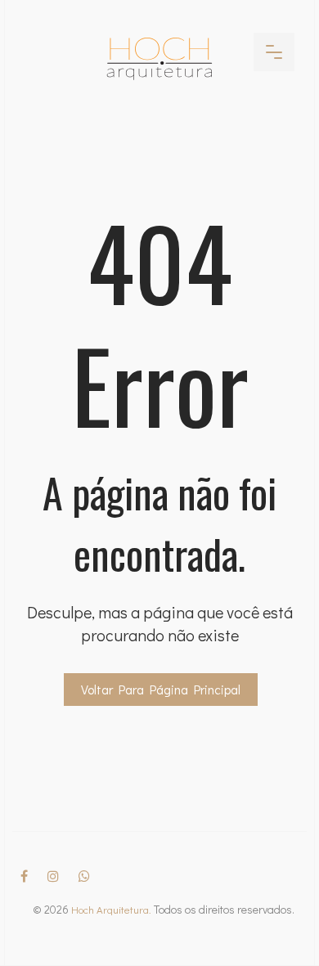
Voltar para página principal (160, 689)
